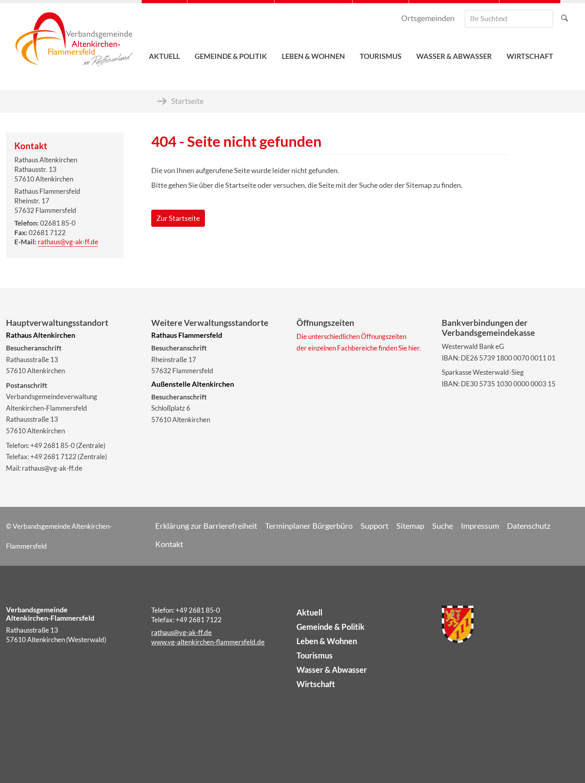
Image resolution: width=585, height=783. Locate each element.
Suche (442, 525)
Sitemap (410, 525)
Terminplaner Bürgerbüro (309, 525)
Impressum (480, 525)
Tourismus (314, 655)
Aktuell (309, 612)
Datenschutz (528, 525)
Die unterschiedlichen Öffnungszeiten (351, 336)
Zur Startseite (178, 218)
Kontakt (169, 544)
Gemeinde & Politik (330, 626)
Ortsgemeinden (427, 18)
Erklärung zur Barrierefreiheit (206, 525)
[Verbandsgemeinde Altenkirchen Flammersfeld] (74, 36)
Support (374, 525)
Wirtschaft (315, 684)
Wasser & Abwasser (331, 669)
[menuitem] (164, 36)
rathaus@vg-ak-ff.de (68, 242)
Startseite (187, 100)
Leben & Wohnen (326, 641)
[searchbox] (509, 18)
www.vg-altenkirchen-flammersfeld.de (208, 642)
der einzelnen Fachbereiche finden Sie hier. (358, 348)
